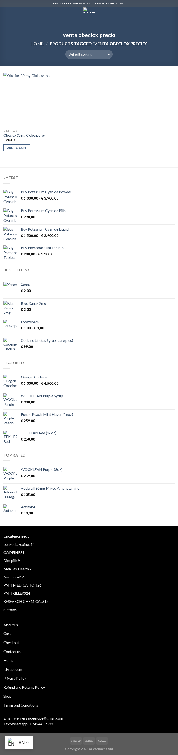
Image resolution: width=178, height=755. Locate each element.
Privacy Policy (14, 678)
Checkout (11, 642)
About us (10, 624)
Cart (7, 633)
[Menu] (6, 12)
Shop (7, 696)
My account (12, 669)
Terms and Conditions (20, 705)
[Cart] (172, 12)
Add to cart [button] (17, 147)
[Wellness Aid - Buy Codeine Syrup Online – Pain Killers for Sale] (89, 10)
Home (37, 43)
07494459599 (41, 724)
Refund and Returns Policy (24, 687)
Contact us (12, 651)
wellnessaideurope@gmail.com (38, 718)
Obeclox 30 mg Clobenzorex (24, 135)
